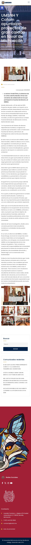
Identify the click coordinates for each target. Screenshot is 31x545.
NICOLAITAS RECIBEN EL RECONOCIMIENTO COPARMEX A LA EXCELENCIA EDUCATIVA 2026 (15, 390)
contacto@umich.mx (10, 523)
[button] (2, 8)
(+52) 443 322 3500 (10, 520)
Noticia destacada (8, 84)
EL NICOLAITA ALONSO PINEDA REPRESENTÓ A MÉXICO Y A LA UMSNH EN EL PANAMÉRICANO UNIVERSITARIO (15, 367)
